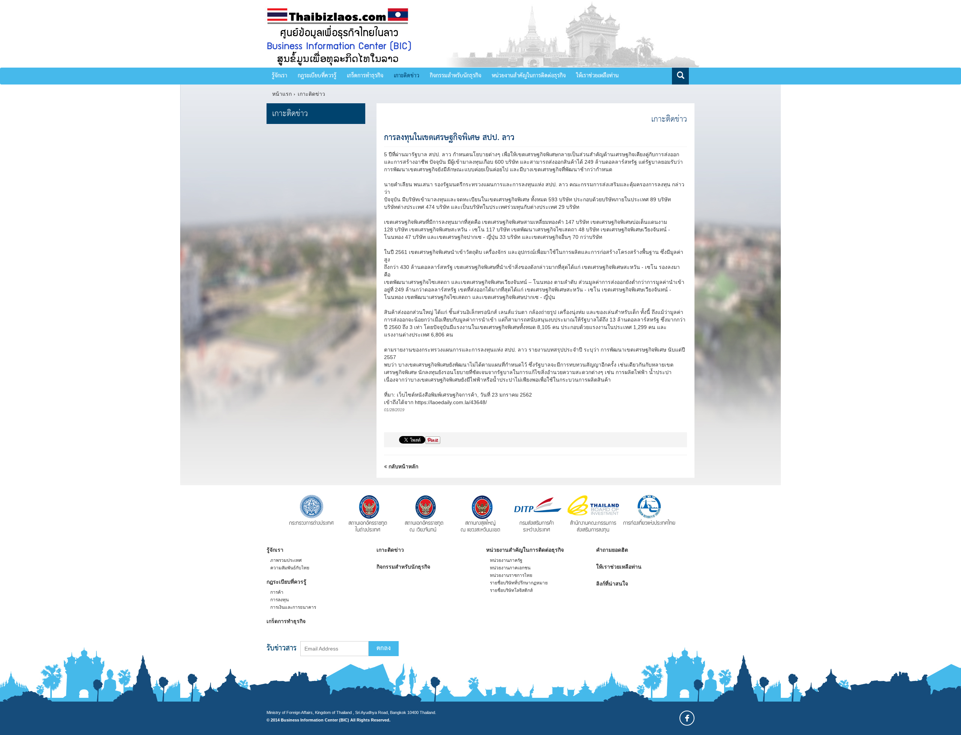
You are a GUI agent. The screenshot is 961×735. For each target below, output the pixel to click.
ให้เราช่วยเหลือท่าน (597, 76)
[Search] (680, 76)
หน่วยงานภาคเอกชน (510, 567)
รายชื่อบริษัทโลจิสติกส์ (511, 590)
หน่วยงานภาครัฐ (506, 560)
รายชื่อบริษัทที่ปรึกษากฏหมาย (519, 583)
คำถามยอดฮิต (612, 550)
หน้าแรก (282, 94)
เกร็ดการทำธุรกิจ (365, 76)
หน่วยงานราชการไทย (511, 575)
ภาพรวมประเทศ (286, 560)
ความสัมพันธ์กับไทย (289, 567)
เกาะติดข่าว (406, 76)
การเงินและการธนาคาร (293, 607)
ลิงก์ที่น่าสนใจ (612, 584)
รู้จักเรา (279, 76)
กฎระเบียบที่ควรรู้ (317, 76)
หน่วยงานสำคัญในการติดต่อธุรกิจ (529, 76)
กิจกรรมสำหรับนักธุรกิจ (455, 76)
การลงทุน (279, 599)
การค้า (276, 592)
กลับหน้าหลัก (402, 466)
